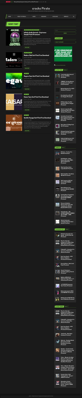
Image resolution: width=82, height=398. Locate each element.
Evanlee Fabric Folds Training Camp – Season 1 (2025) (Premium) (67, 376)
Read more (27, 47)
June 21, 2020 (27, 57)
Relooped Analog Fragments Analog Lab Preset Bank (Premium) (26, 1)
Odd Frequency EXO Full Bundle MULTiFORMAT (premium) (66, 182)
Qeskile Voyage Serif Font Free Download (37, 118)
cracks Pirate (41, 8)
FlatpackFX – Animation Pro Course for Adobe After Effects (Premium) (67, 251)
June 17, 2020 (27, 99)
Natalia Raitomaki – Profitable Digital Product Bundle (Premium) (67, 222)
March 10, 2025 (27, 36)
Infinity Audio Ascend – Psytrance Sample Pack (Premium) (35, 33)
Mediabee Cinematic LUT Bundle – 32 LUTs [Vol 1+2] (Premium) (67, 235)
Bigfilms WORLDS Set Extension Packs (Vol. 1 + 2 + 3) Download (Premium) (67, 279)
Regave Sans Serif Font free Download (36, 76)
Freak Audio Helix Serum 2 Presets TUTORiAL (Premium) (67, 76)
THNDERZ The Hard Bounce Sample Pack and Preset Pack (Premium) (67, 83)
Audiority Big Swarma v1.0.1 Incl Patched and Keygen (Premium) (67, 140)
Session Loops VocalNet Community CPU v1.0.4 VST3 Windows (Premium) (67, 110)
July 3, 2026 (42, 1)
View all (63, 147)
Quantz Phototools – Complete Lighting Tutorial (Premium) (67, 272)
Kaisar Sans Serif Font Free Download (36, 97)
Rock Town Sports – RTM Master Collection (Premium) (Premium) (66, 258)
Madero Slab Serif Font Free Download (36, 55)
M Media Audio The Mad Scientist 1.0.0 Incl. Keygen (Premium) (67, 103)
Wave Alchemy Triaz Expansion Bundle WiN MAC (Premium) (67, 189)
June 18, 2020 (27, 78)
